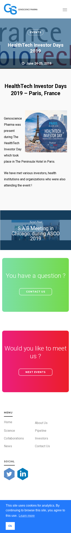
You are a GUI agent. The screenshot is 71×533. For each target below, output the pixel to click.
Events (35, 32)
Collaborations (14, 438)
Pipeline (40, 431)
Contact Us (42, 446)
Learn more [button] (27, 515)
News (8, 446)
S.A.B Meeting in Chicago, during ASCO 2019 (35, 230)
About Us (41, 423)
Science (9, 431)
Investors (41, 438)
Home (8, 422)
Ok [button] (10, 525)
